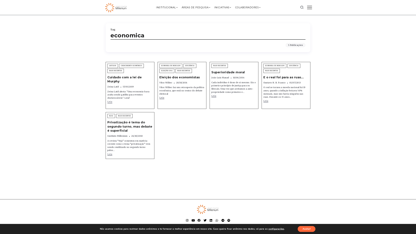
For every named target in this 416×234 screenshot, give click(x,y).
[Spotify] (229, 220)
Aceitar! (307, 228)
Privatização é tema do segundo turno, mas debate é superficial (129, 126)
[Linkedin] (211, 220)
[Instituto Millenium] (116, 7)
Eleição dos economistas (179, 77)
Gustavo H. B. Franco (274, 82)
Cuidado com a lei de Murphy (124, 79)
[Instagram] (187, 220)
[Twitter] (205, 220)
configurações (276, 229)
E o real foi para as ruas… (283, 77)
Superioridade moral (228, 72)
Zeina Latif (113, 86)
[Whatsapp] (217, 220)
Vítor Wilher (165, 82)
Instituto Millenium (117, 136)
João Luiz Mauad (220, 77)
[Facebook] (199, 220)
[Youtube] (193, 220)
